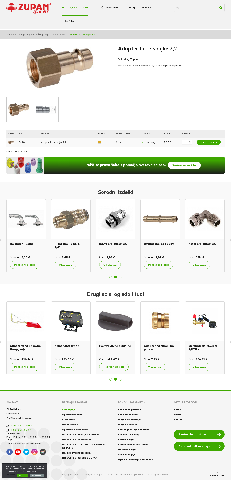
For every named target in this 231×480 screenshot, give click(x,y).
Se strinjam (22, 475)
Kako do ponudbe (128, 414)
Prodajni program (75, 7)
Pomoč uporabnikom (108, 7)
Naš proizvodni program (76, 452)
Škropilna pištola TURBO (212, 347)
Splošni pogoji (126, 454)
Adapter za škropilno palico (36, 347)
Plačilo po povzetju (129, 419)
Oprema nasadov (72, 414)
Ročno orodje (70, 424)
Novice (146, 7)
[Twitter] (26, 452)
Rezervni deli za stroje (194, 446)
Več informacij (37, 475)
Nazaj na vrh (217, 475)
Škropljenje (43, 34)
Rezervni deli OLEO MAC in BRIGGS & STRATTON (83, 446)
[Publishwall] (43, 452)
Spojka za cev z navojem (205, 245)
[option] (31, 235)
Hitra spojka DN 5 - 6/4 (171, 346)
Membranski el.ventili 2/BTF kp (81, 347)
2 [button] (115, 277)
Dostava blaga (127, 449)
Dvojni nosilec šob (122, 346)
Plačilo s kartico (127, 424)
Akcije (132, 7)
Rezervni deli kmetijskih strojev (80, 434)
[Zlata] (99, 142)
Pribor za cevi (59, 34)
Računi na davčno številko (133, 444)
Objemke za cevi (115, 243)
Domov (10, 34)
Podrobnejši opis (119, 264)
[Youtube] (18, 452)
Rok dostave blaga (129, 434)
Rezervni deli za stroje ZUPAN (79, 457)
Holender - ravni (160, 243)
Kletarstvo (68, 419)
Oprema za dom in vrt (75, 429)
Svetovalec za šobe (184, 165)
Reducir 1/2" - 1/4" (73, 243)
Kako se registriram (129, 409)
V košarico (25, 264)
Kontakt (71, 21)
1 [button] (110, 277)
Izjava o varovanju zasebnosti (135, 459)
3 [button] (120, 277)
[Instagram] (34, 452)
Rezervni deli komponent (76, 439)
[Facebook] (9, 452)
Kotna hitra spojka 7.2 (31, 243)
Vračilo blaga (126, 439)
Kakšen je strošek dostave (133, 429)
